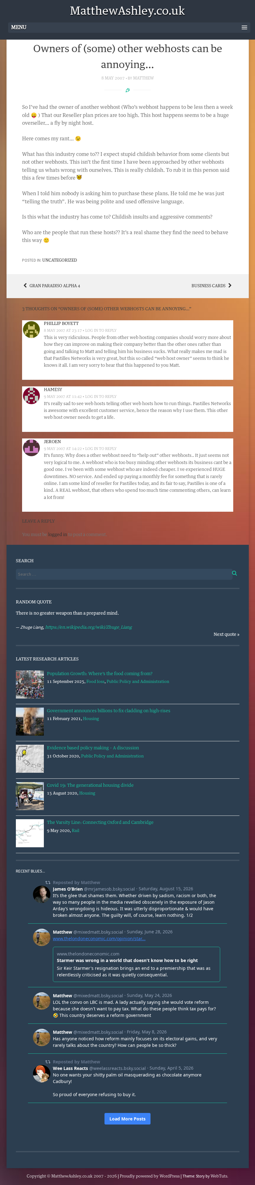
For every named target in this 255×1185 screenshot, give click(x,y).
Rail (75, 831)
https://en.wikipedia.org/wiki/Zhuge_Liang (88, 627)
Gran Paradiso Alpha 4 (54, 286)
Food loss (95, 682)
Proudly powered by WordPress (150, 1176)
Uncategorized (59, 261)
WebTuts (219, 1176)
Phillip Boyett (61, 324)
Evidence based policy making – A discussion (93, 748)
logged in (57, 535)
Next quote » (226, 634)
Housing (91, 719)
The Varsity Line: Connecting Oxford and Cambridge (100, 822)
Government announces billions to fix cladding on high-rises (108, 711)
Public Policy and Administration (138, 682)
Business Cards (209, 286)
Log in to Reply (101, 331)
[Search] (230, 572)
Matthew (143, 78)
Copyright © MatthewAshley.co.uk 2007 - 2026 (72, 1176)
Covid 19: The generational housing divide (90, 785)
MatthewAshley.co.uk (127, 11)
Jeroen (52, 442)
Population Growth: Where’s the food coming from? (99, 674)
